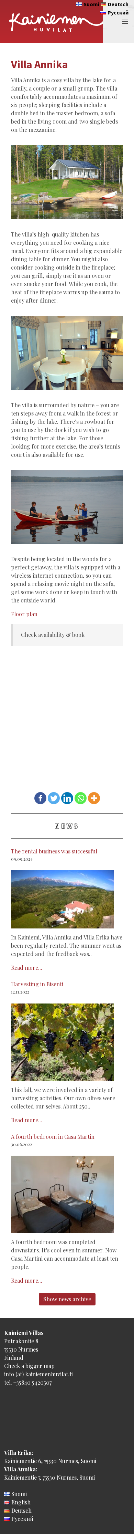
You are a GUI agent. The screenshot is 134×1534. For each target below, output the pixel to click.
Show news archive (67, 1299)
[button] (125, 22)
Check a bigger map (29, 1365)
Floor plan (24, 614)
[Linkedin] (67, 798)
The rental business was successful (54, 851)
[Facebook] (40, 798)
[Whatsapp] (81, 798)
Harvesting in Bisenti (37, 984)
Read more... (26, 967)
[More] (94, 798)
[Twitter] (54, 798)
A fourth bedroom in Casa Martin (52, 1136)
